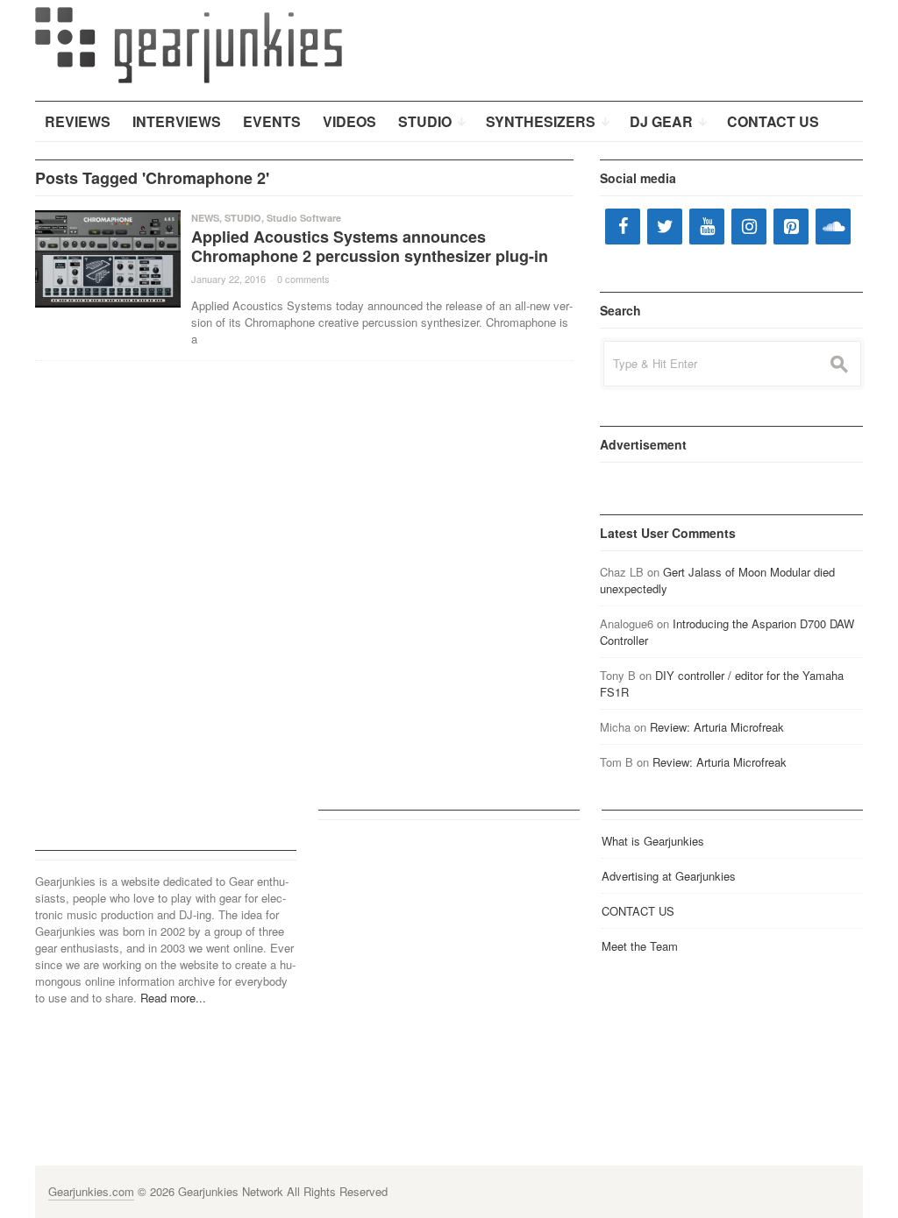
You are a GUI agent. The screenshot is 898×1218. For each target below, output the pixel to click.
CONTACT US (638, 911)
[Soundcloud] (833, 226)
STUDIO (242, 217)
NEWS (205, 217)
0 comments (303, 279)
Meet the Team (640, 946)
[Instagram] (748, 226)
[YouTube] (706, 226)
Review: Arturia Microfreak (717, 727)
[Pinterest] (791, 226)
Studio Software (304, 217)
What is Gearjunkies (653, 840)
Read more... (173, 997)
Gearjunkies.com (91, 1191)
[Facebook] (622, 226)
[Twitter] (664, 226)
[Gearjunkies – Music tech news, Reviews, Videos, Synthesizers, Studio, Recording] (188, 44)
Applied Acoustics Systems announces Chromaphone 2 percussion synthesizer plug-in (369, 246)
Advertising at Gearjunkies (669, 875)
